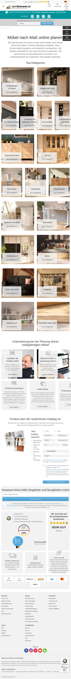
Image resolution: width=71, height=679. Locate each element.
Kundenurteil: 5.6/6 (30, 2)
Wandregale (56, 671)
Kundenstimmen (5, 635)
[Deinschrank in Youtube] (40, 650)
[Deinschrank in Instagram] (31, 650)
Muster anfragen (43, 406)
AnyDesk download (48, 374)
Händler (3, 633)
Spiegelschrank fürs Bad (22, 671)
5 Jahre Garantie (53, 601)
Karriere (27, 630)
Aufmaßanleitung (29, 619)
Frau (58, 431)
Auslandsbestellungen (31, 608)
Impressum (28, 640)
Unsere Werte (5, 606)
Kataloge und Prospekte (31, 611)
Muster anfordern (29, 603)
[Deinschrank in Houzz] (45, 650)
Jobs (2, 611)
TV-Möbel (48, 671)
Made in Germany (6, 601)
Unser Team (4, 598)
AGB (26, 638)
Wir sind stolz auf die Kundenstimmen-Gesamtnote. (59, 516)
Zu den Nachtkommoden (7, 671)
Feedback (4, 630)
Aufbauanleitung (29, 616)
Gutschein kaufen (29, 598)
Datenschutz (52, 603)
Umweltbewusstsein (6, 603)
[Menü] (68, 659)
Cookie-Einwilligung (54, 608)
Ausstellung (28, 633)
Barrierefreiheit (53, 606)
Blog (2, 628)
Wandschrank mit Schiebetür (37, 671)
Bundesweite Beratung (10, 1)
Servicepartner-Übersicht (32, 621)
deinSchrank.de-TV (6, 613)
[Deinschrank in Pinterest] (35, 650)
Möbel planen (5, 28)
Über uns (27, 628)
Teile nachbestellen (30, 601)
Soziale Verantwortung (7, 608)
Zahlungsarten (52, 598)
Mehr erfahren (12, 374)
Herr (47, 431)
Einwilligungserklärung (52, 469)
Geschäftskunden (29, 635)
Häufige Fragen (29, 606)
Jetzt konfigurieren (11, 92)
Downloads (28, 613)
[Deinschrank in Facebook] (26, 650)
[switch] (65, 670)
